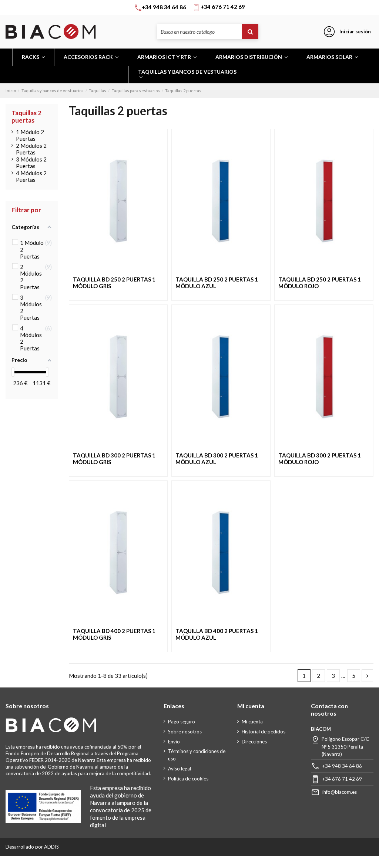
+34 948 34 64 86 (342, 766)
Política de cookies (188, 779)
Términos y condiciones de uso (196, 755)
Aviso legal (179, 769)
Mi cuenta (252, 722)
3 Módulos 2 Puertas (31, 162)
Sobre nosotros (185, 732)
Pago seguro (181, 722)
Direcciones (254, 742)
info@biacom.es (339, 792)
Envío (174, 742)
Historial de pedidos (263, 732)
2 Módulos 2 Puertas (31, 149)
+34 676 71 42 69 (342, 779)
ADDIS (51, 847)
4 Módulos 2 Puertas (31, 176)
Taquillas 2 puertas (26, 116)
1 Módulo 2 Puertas (30, 135)
